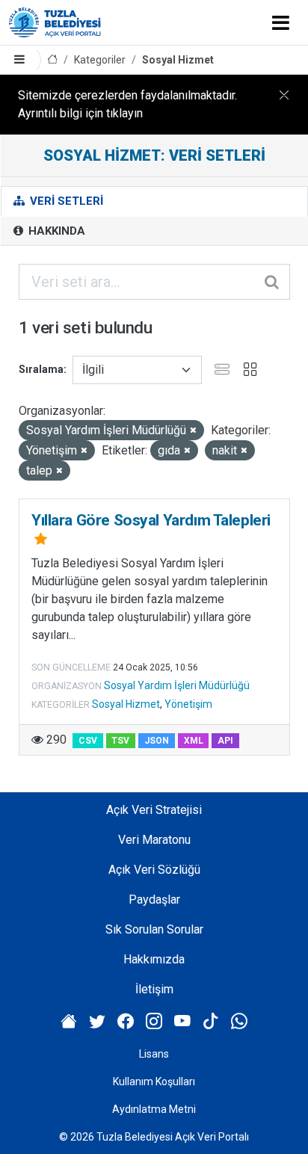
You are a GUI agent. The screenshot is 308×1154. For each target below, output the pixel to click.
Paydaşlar (154, 899)
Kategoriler (100, 60)
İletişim (154, 989)
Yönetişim (188, 704)
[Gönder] (273, 282)
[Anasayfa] (52, 60)
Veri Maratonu (154, 840)
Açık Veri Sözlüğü (154, 870)
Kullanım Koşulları (154, 1081)
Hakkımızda (154, 959)
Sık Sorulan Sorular (154, 929)
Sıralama (41, 369)
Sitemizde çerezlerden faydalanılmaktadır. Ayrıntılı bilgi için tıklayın (127, 104)
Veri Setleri (65, 201)
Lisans (154, 1054)
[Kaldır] (193, 431)
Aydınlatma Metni (154, 1109)
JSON (156, 740)
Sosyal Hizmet (178, 60)
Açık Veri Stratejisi (154, 810)
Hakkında (55, 231)
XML (193, 740)
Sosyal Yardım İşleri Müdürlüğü (177, 685)
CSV (87, 740)
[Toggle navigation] (280, 22)
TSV (120, 740)
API (225, 740)
